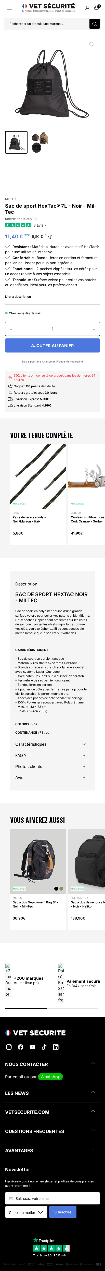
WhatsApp (50, 1076)
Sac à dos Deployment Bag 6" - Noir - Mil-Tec (36, 904)
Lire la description (18, 296)
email (18, 1076)
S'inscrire (62, 1212)
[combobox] (28, 1212)
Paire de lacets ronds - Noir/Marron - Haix (29, 519)
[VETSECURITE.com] (52, 1032)
